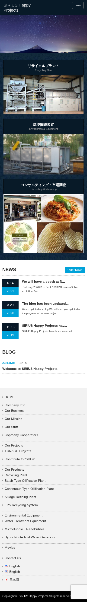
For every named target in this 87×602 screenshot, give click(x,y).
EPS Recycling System (21, 505)
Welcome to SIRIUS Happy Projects (30, 369)
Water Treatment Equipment (25, 521)
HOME (9, 397)
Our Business (14, 410)
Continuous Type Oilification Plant (29, 488)
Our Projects (14, 445)
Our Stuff (11, 426)
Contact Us (13, 558)
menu (78, 5)
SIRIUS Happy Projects (33, 596)
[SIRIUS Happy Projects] (20, 8)
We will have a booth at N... (43, 281)
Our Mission (13, 418)
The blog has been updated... (45, 303)
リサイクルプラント (43, 68)
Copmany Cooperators (21, 435)
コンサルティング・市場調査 (43, 187)
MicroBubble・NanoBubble (24, 529)
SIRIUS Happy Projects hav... (44, 325)
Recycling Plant (16, 475)
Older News (75, 270)
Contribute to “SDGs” (20, 459)
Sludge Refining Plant (20, 496)
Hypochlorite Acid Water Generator (30, 537)
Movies (10, 547)
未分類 (23, 362)
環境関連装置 (43, 126)
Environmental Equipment (23, 515)
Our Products (14, 469)
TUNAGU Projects (18, 451)
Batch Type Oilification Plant (25, 480)
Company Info (15, 405)
